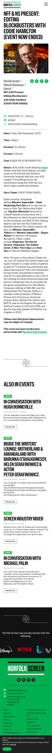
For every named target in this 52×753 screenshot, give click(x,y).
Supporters (8, 723)
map (44, 167)
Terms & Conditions (34, 729)
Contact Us (8, 729)
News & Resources (14, 84)
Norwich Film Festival (34, 332)
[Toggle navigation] (46, 4)
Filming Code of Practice (36, 710)
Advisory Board (9, 716)
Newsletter (31, 722)
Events (7, 88)
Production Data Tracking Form (36, 714)
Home (6, 710)
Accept (7, 749)
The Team (7, 726)
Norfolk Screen (12, 80)
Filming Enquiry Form (11, 733)
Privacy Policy (32, 732)
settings (13, 744)
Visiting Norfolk (32, 719)
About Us (7, 713)
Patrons (7, 720)
